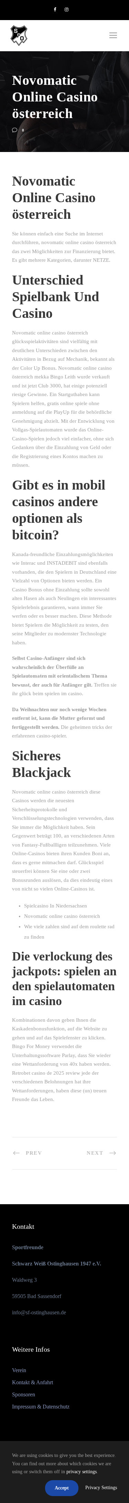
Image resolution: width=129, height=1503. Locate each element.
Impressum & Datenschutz (40, 1407)
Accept (62, 1488)
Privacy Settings (101, 1487)
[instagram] (66, 9)
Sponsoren (23, 1394)
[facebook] (55, 9)
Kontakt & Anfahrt (32, 1382)
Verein (19, 1370)
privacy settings (81, 1471)
